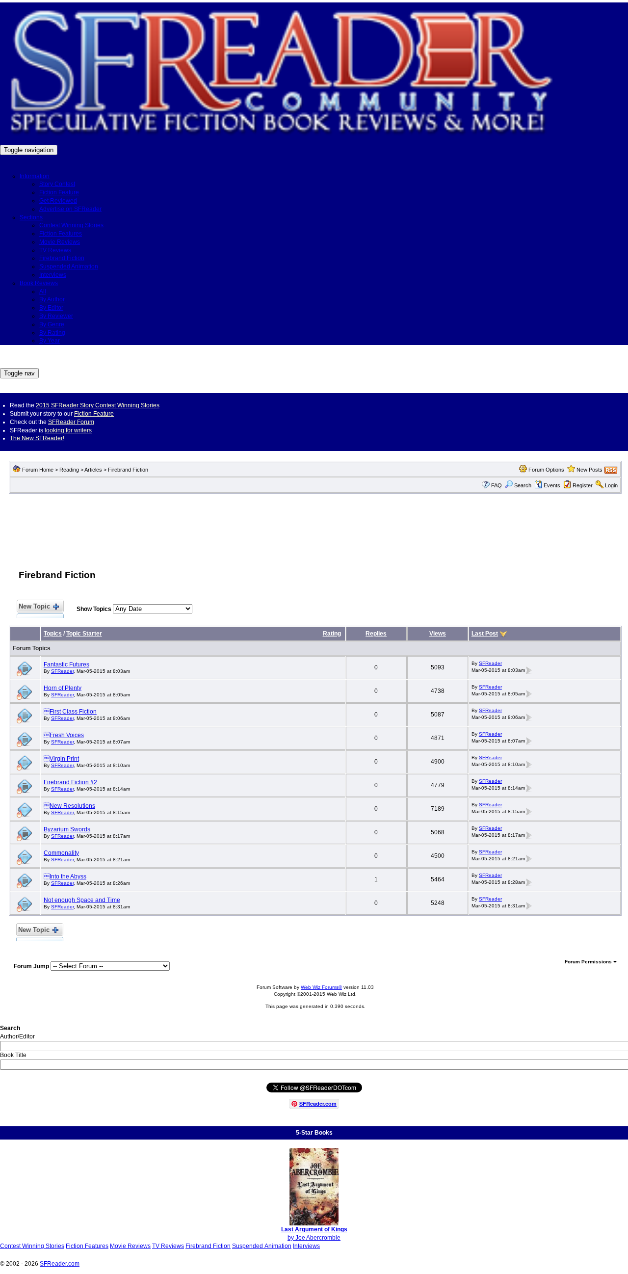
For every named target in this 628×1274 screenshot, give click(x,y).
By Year (49, 340)
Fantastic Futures (66, 664)
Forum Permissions (589, 961)
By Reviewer (56, 316)
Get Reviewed (58, 200)
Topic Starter (84, 633)
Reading (69, 470)
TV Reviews (55, 250)
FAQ (496, 485)
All (42, 291)
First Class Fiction (70, 711)
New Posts (589, 470)
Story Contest (57, 184)
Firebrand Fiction (61, 258)
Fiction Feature (59, 192)
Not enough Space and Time (82, 900)
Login (611, 485)
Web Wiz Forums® (321, 987)
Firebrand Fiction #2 (70, 782)
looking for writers (68, 430)
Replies (376, 633)
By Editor (51, 307)
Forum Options (546, 470)
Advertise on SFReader (70, 209)
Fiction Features (60, 233)
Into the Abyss (65, 876)
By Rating (52, 332)
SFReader (62, 671)
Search (522, 485)
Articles (93, 470)
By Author (52, 299)
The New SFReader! (37, 438)
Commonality (61, 852)
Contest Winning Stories (71, 225)
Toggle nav (19, 373)
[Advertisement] (315, 526)
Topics (53, 633)
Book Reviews (39, 283)
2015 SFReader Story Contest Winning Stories (97, 405)
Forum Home (37, 470)
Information (35, 176)
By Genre (51, 324)
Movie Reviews (59, 242)
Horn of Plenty (62, 688)
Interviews (52, 274)
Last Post (484, 633)
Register (583, 485)
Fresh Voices (64, 735)
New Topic (34, 606)
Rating (332, 633)
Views (437, 633)
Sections (31, 217)
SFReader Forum (71, 422)
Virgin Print (61, 758)
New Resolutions (69, 805)
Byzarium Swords (67, 829)
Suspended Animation (68, 266)
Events (552, 485)
